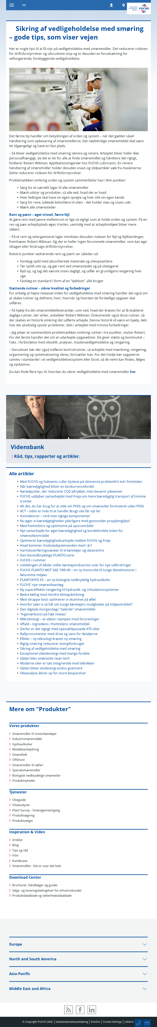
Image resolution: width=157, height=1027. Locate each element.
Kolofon (95, 1022)
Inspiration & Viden (27, 831)
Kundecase (19, 861)
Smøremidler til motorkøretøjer (34, 734)
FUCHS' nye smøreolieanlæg (41, 584)
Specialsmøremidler (26, 770)
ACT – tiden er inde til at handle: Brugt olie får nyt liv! (60, 511)
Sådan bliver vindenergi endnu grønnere (51, 668)
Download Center (25, 877)
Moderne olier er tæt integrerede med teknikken (57, 663)
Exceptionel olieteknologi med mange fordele (55, 653)
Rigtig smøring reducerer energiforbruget (52, 643)
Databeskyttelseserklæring (72, 1022)
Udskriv (129, 1022)
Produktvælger (22, 821)
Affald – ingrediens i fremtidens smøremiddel (55, 624)
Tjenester (18, 791)
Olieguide (19, 800)
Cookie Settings (112, 1022)
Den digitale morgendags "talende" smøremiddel (57, 609)
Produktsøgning (23, 815)
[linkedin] (91, 1010)
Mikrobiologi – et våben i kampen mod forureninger (59, 619)
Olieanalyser (21, 805)
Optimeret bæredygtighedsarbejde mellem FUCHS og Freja (65, 540)
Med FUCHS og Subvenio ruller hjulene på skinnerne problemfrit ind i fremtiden (81, 481)
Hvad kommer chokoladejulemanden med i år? (56, 545)
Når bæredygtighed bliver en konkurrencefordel (57, 486)
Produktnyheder (23, 780)
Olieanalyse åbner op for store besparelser (53, 673)
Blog (15, 845)
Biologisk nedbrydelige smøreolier (36, 775)
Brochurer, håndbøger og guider (35, 885)
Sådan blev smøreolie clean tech (45, 658)
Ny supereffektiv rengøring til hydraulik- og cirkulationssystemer (69, 589)
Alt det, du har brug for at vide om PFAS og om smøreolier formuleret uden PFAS (82, 506)
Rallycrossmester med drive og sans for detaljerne (59, 634)
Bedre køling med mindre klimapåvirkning (52, 594)
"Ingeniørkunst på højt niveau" (43, 614)
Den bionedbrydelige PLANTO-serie (47, 555)
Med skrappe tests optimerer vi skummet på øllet (58, 599)
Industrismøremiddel (27, 739)
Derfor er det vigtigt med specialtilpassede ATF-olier (60, 629)
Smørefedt (19, 754)
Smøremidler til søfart (27, 765)
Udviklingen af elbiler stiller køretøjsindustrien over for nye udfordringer (75, 565)
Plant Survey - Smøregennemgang (36, 810)
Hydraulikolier (22, 744)
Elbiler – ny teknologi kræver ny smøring (51, 638)
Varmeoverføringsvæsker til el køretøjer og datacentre (62, 550)
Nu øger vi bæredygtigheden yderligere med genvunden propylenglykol (75, 521)
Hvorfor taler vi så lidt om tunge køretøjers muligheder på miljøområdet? (76, 604)
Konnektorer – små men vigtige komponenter (55, 516)
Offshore (18, 760)
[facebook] (80, 1010)
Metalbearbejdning (25, 749)
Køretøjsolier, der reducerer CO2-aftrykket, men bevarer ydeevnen (71, 491)
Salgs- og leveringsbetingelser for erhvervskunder (47, 890)
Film (15, 855)
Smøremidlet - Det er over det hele (36, 866)
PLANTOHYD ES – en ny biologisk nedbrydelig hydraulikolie (65, 580)
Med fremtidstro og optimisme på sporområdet (57, 526)
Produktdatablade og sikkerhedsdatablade (42, 895)
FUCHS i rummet (33, 560)
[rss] (68, 1010)
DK (24, 5)
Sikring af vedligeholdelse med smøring (50, 648)
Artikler (17, 840)
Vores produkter (24, 725)
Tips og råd (20, 850)
